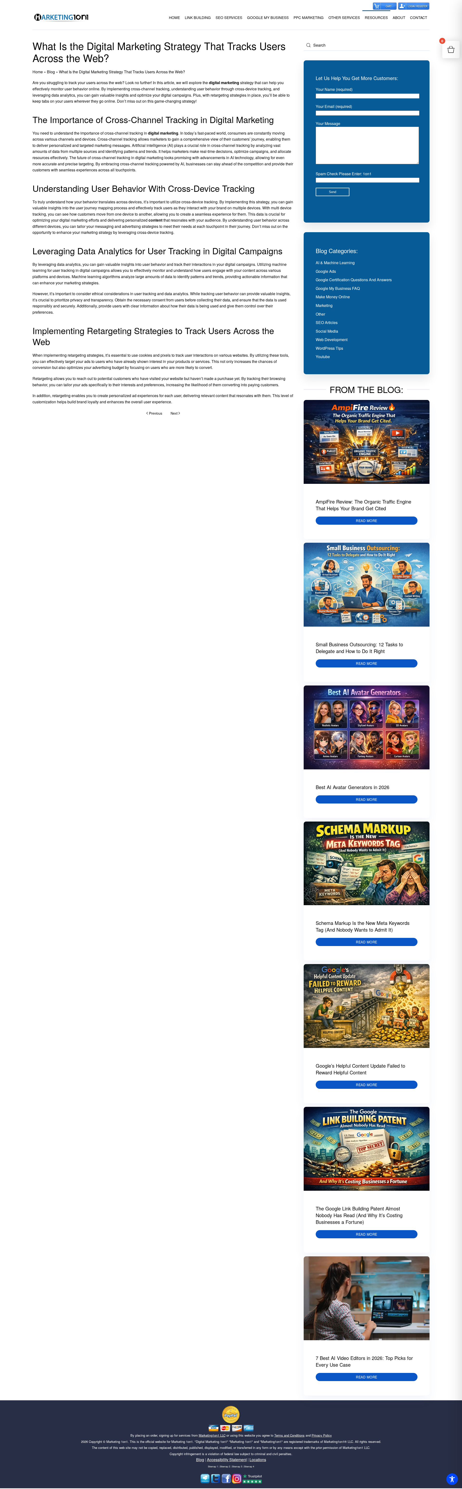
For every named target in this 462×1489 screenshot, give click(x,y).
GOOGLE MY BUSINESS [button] (268, 17)
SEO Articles (327, 322)
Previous (155, 413)
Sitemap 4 (249, 1466)
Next (174, 413)
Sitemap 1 (213, 1466)
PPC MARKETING (309, 17)
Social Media (327, 331)
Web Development (331, 339)
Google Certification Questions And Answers (354, 279)
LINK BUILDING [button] (198, 17)
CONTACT (418, 17)
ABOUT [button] (399, 17)
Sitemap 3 (237, 1466)
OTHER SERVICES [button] (344, 17)
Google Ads (326, 271)
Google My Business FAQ (338, 288)
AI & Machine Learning (335, 262)
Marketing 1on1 (117, 1441)
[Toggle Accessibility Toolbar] (452, 1479)
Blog (51, 72)
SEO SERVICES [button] (229, 17)
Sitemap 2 (225, 1466)
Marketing (324, 305)
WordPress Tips (329, 348)
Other (320, 314)
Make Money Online (333, 296)
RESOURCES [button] (376, 17)
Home (37, 72)
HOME (174, 17)
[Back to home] (61, 17)
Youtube (323, 356)
